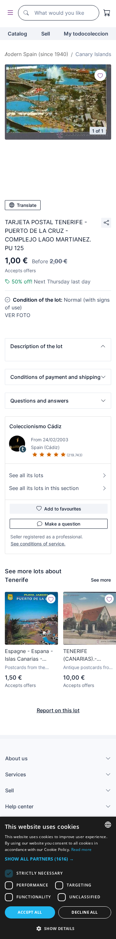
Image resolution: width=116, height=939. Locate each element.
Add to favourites (62, 508)
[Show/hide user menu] (9, 13)
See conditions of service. (38, 543)
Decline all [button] (85, 912)
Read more (81, 849)
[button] (58, 346)
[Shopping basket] (107, 13)
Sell (45, 33)
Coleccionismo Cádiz (35, 426)
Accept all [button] (30, 912)
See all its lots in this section (44, 488)
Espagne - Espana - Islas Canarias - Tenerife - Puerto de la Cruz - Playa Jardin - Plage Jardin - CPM (31, 655)
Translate (26, 205)
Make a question (62, 524)
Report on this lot (58, 710)
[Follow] (100, 75)
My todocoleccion (86, 33)
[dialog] (58, 878)
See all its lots (26, 475)
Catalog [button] (17, 33)
